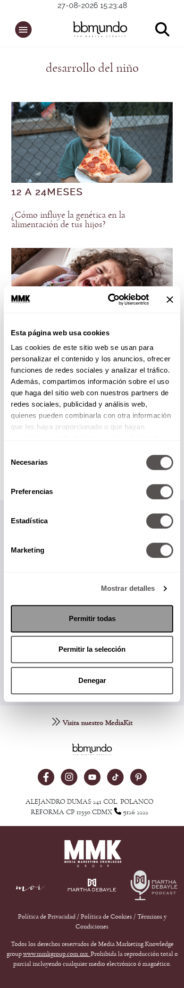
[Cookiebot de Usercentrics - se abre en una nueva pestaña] (111, 299)
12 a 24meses (47, 192)
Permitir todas (92, 618)
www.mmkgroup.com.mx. (57, 954)
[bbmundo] (97, 29)
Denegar (92, 680)
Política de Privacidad (47, 916)
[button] (23, 29)
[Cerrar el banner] (170, 299)
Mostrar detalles (128, 588)
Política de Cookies (106, 916)
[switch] (159, 491)
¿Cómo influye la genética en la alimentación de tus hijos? (68, 219)
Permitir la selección (92, 649)
